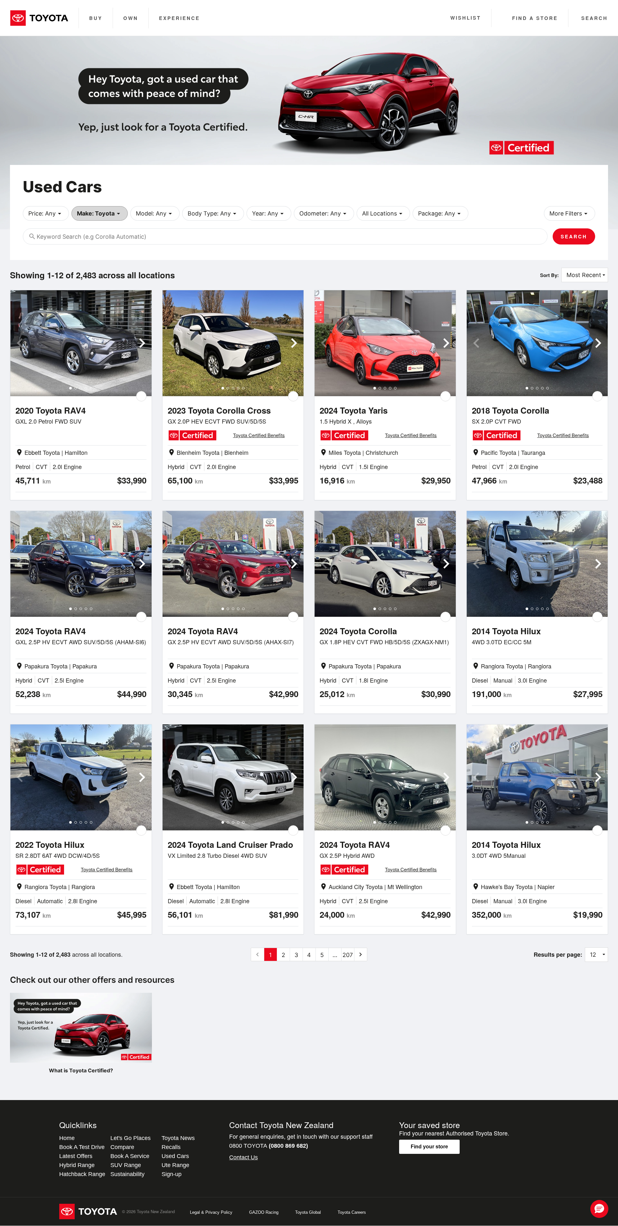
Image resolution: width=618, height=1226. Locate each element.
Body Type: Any (213, 213)
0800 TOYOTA (268, 1146)
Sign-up (172, 1174)
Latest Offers (75, 1156)
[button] (599, 1209)
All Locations (383, 213)
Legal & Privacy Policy (211, 1212)
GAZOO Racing (263, 1212)
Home (67, 1138)
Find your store (429, 1146)
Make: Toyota (99, 213)
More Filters (569, 213)
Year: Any (269, 213)
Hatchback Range (82, 1174)
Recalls (171, 1147)
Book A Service (129, 1156)
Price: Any (45, 213)
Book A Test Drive (82, 1147)
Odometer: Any (324, 213)
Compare (122, 1147)
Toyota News (178, 1138)
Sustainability (127, 1174)
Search (574, 236)
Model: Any (155, 213)
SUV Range (125, 1165)
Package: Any (440, 213)
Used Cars (175, 1156)
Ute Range (175, 1165)
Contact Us (243, 1157)
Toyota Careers (352, 1212)
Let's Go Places (130, 1138)
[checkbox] (141, 396)
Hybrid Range (77, 1165)
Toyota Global (308, 1212)
